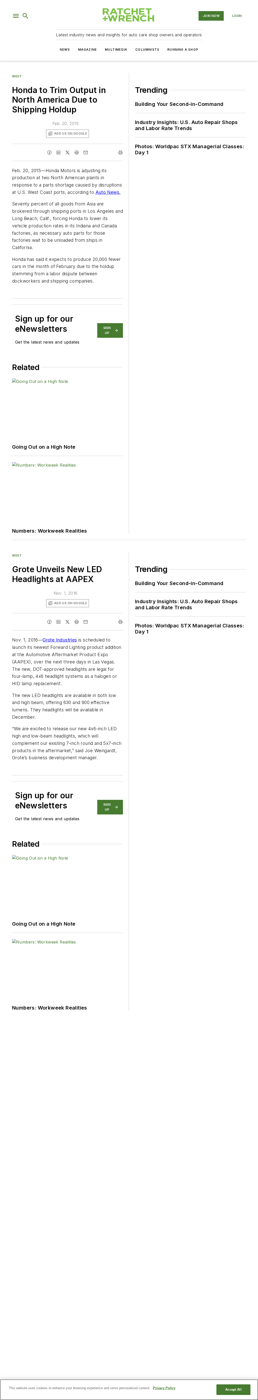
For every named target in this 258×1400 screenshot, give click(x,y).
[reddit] (76, 152)
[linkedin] (58, 152)
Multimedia (116, 49)
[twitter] (67, 152)
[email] (85, 152)
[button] (16, 16)
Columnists (147, 49)
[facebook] (49, 152)
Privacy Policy (164, 1388)
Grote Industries (60, 640)
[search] (25, 16)
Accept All (233, 1389)
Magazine (87, 49)
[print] (120, 152)
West (17, 76)
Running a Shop (182, 49)
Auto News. (108, 192)
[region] (129, 1389)
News (65, 49)
